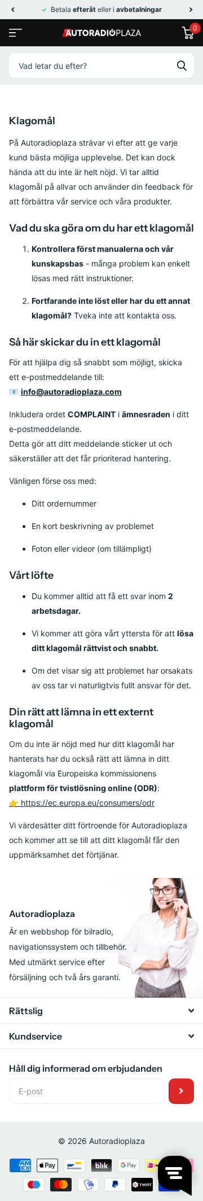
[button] (12, 9)
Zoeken (181, 65)
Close (101, 1010)
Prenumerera (181, 1091)
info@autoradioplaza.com (71, 391)
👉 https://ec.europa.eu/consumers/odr (82, 802)
